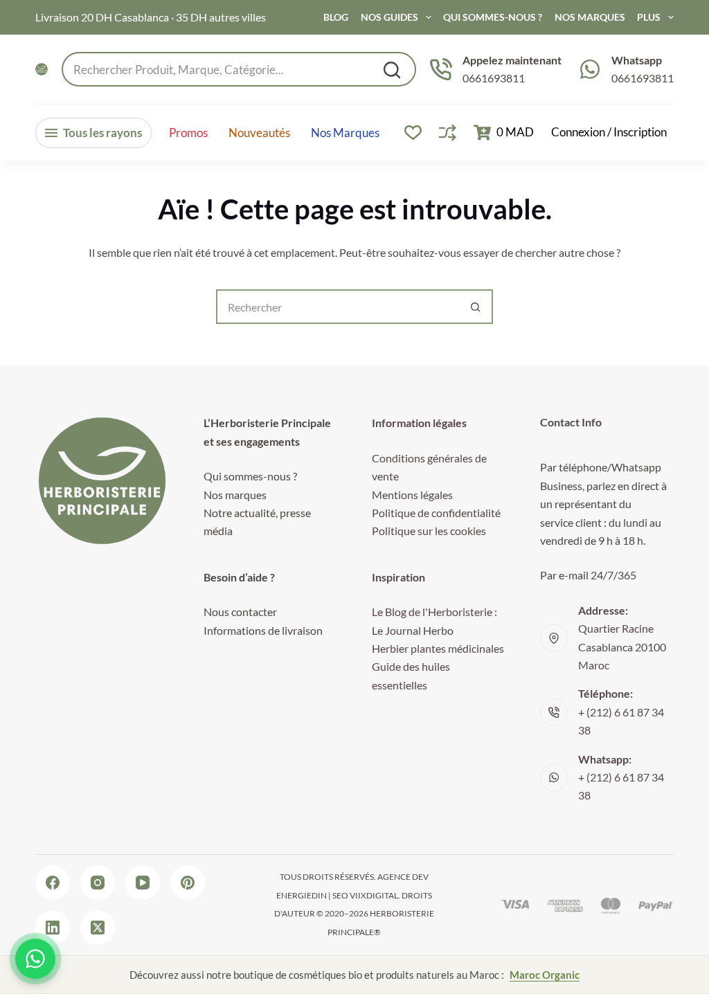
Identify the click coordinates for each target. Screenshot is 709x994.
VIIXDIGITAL (374, 895)
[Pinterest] (187, 882)
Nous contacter (240, 611)
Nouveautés (259, 133)
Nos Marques (590, 17)
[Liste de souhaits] (413, 132)
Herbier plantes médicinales (438, 648)
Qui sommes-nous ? (492, 17)
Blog (335, 17)
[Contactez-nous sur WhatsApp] (35, 959)
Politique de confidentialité (436, 512)
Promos (188, 133)
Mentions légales (412, 494)
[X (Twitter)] (97, 927)
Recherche (392, 70)
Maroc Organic (545, 974)
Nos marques (345, 133)
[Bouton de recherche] (475, 306)
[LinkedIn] (52, 927)
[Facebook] (52, 882)
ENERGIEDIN (301, 895)
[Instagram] (97, 882)
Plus (649, 17)
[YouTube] (142, 882)
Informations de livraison (263, 630)
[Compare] (447, 132)
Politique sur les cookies (429, 530)
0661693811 (494, 77)
